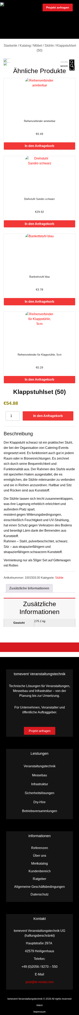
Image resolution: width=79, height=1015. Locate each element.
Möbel (37, 45)
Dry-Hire (39, 802)
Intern (39, 1005)
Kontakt (39, 919)
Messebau (39, 775)
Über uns (39, 855)
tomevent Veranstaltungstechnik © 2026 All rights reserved (39, 998)
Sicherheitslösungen (39, 793)
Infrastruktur (39, 784)
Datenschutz (40, 894)
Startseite (10, 45)
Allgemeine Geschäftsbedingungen (39, 886)
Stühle (49, 45)
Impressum (39, 1011)
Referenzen (39, 848)
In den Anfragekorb (39, 146)
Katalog (25, 45)
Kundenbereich (40, 871)
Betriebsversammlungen (39, 811)
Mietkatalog (39, 863)
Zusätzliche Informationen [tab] (29, 588)
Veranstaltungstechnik (40, 766)
